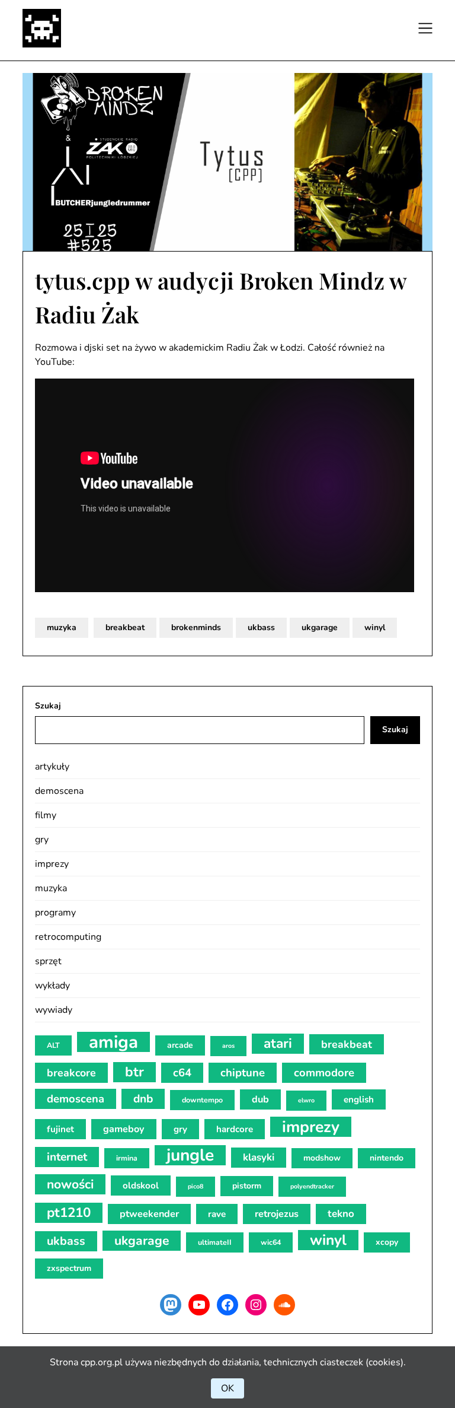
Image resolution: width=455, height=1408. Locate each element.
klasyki (258, 1157)
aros (228, 1045)
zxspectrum (69, 1268)
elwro (306, 1100)
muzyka (61, 627)
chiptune (242, 1072)
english (359, 1099)
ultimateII (215, 1242)
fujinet (60, 1129)
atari (278, 1043)
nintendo (386, 1158)
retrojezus (277, 1214)
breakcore (71, 1073)
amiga (113, 1042)
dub (260, 1099)
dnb (143, 1099)
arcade (180, 1045)
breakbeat (125, 627)
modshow (322, 1158)
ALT (53, 1045)
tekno (341, 1214)
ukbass (261, 627)
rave (217, 1214)
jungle (190, 1155)
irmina (126, 1158)
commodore (324, 1072)
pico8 (195, 1186)
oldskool (141, 1185)
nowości (70, 1184)
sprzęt (48, 961)
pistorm (246, 1185)
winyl (374, 627)
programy (55, 912)
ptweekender (149, 1214)
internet (67, 1157)
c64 (182, 1072)
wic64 (271, 1242)
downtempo (202, 1100)
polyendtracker (312, 1186)
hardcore (234, 1129)
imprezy (52, 863)
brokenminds (196, 627)
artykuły (52, 766)
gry (42, 839)
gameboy (124, 1129)
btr (134, 1072)
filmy (45, 815)
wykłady (52, 985)
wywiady (53, 1009)
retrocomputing (68, 936)
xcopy (387, 1242)
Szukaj (48, 705)
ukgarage (320, 627)
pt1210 (69, 1212)
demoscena (59, 790)
